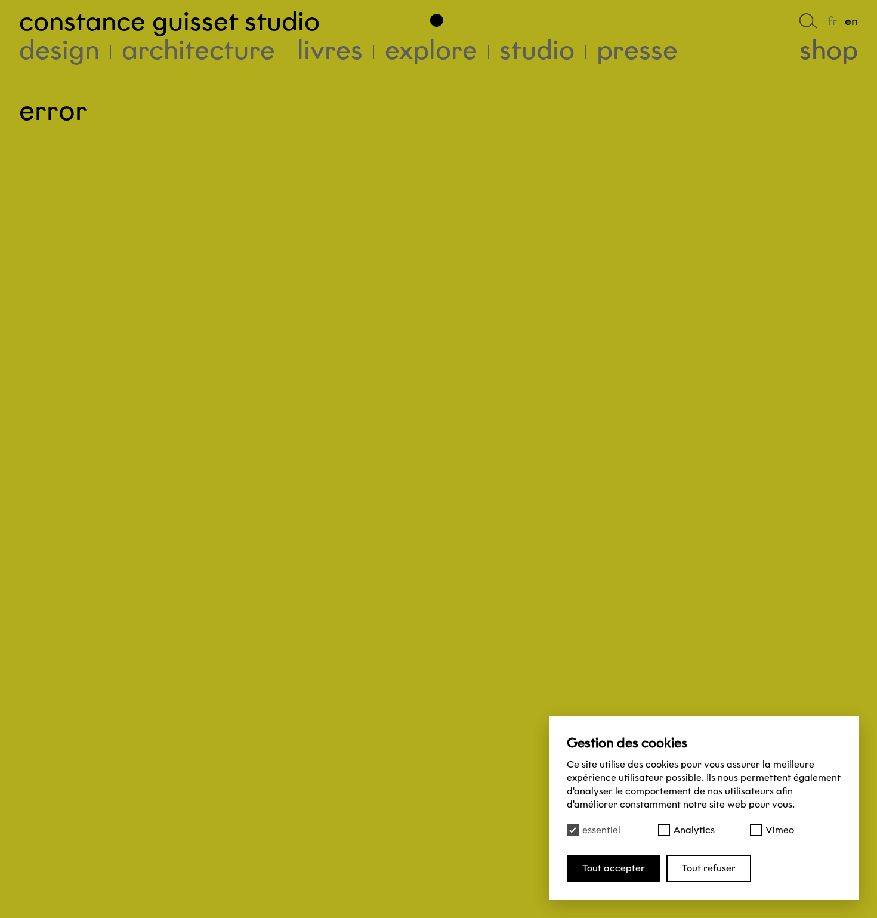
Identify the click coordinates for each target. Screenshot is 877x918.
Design (59, 50)
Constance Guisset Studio (169, 21)
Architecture (198, 50)
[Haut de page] (438, 17)
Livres (330, 50)
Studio (537, 50)
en (851, 21)
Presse (637, 50)
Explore (431, 50)
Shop (828, 49)
